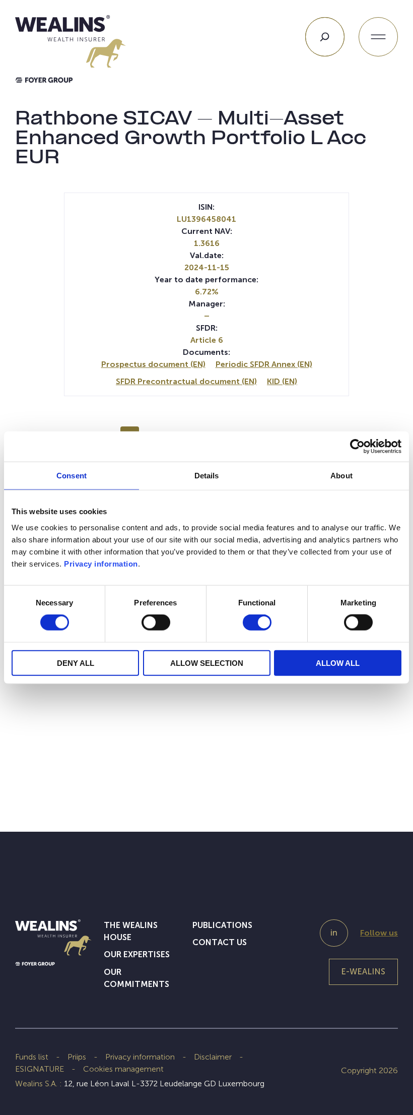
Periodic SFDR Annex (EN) (264, 364)
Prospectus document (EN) (153, 364)
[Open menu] (378, 36)
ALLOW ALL (338, 662)
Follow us (379, 933)
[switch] (156, 624)
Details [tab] (206, 475)
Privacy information (101, 563)
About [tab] (341, 475)
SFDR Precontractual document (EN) (186, 381)
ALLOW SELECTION (206, 662)
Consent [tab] (71, 475)
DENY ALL (75, 662)
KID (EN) (282, 381)
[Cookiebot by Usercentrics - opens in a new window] (357, 446)
